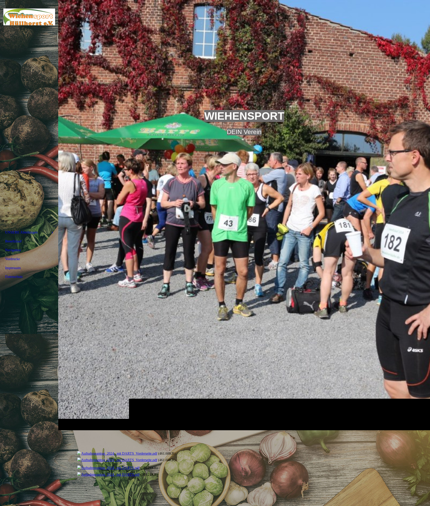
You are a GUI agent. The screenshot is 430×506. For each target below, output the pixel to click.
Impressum (13, 268)
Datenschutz (14, 277)
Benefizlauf (13, 241)
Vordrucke (12, 259)
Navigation (13, 250)
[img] (244, 215)
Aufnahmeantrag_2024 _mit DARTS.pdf (110, 468)
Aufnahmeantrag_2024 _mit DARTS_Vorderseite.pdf (119, 453)
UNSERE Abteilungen (21, 232)
